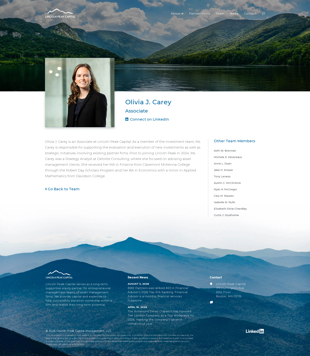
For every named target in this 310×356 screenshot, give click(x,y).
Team (220, 13)
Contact (250, 13)
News (234, 13)
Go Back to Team (63, 189)
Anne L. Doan (222, 163)
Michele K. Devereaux (228, 157)
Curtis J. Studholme (226, 215)
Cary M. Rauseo (224, 195)
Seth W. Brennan (225, 150)
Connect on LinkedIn (149, 119)
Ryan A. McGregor (225, 189)
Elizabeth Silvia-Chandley (230, 208)
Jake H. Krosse (223, 170)
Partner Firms (199, 13)
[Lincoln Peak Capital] (60, 13)
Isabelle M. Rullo (224, 202)
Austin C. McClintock (227, 183)
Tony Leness (222, 176)
